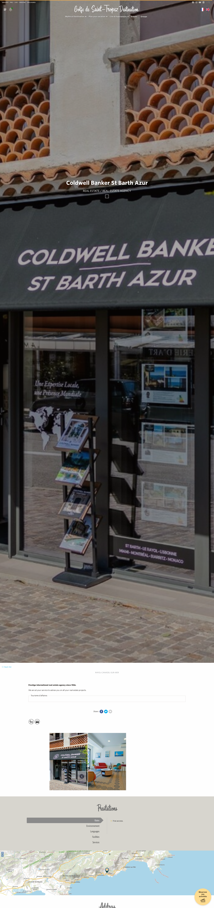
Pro (11, 2)
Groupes (5, 2)
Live (16, 2)
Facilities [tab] (95, 836)
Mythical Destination (74, 17)
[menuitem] (75, 17)
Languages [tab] (94, 831)
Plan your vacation (97, 17)
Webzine (22, 2)
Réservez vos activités (203, 894)
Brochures (31, 2)
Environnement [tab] (92, 825)
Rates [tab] (97, 820)
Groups (144, 17)
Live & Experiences (118, 17)
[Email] (110, 711)
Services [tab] (96, 842)
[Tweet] (106, 711)
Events (134, 17)
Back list (7, 667)
